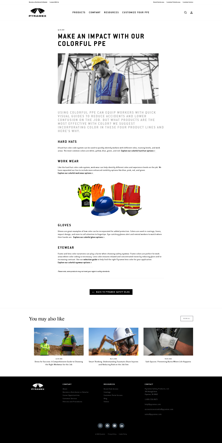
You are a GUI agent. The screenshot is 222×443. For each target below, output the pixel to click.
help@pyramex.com (153, 404)
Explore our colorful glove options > (89, 237)
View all (186, 318)
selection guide (90, 259)
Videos (106, 402)
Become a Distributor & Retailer (38, 2)
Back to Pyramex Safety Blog (113, 292)
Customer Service (188, 2)
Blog (105, 399)
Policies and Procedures (72, 402)
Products (78, 12)
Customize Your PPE (136, 12)
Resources (111, 12)
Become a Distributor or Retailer (76, 392)
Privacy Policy (112, 434)
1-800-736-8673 (151, 399)
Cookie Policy (123, 434)
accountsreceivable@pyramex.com (159, 409)
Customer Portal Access (173, 2)
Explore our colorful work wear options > (76, 173)
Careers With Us (54, 2)
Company (95, 12)
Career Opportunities (71, 395)
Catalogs (107, 392)
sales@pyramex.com (153, 414)
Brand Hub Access (158, 2)
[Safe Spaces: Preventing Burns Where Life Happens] (168, 342)
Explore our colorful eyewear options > (75, 262)
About (65, 389)
